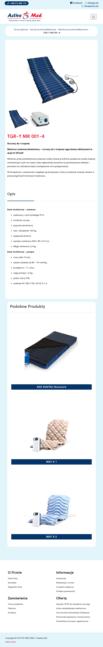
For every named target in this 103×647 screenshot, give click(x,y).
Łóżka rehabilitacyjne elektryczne (71, 608)
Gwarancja (61, 578)
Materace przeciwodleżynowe (73, 29)
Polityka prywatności (65, 591)
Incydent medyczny (65, 587)
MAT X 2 (51, 536)
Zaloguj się (93, 3)
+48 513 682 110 (18, 3)
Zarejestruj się (91, 6)
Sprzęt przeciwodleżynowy (43, 29)
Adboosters (10, 641)
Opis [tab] (11, 194)
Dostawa (12, 612)
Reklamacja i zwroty (65, 582)
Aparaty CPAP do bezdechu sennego (73, 604)
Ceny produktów (15, 604)
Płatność (12, 608)
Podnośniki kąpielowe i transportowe (73, 617)
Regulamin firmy (15, 587)
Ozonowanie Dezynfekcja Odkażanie (72, 612)
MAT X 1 (51, 461)
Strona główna (21, 29)
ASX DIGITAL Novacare (51, 387)
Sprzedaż (12, 582)
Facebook (77, 3)
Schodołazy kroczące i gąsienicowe (72, 621)
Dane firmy (13, 578)
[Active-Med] (24, 16)
